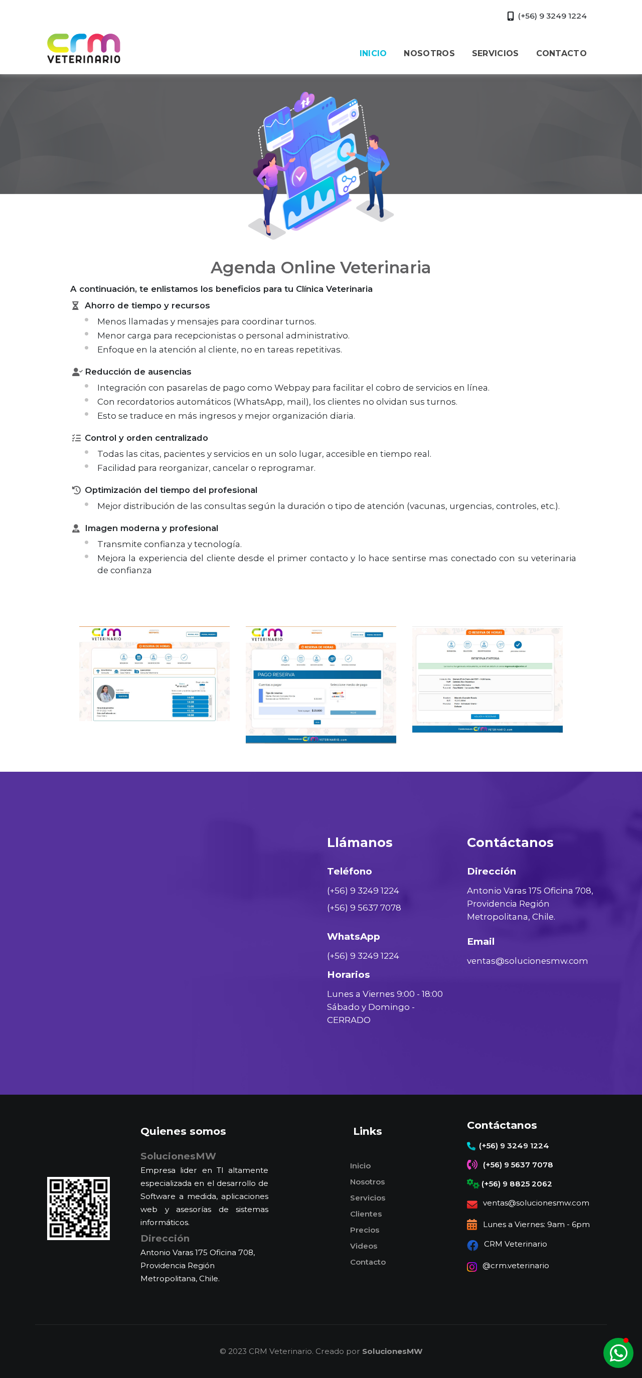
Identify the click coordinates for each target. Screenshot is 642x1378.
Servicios (367, 1197)
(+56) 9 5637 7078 (364, 908)
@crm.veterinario (516, 1265)
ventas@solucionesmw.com (527, 961)
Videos (363, 1246)
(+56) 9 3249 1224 (363, 891)
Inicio (360, 1165)
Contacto (368, 1262)
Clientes (366, 1214)
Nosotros (367, 1181)
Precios (364, 1230)
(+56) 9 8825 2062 (517, 1183)
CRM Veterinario (515, 1244)
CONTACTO (561, 53)
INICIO (373, 53)
